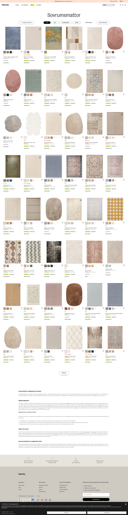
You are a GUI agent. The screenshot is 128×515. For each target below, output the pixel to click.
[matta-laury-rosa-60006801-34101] (72, 180)
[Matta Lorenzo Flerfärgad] (115, 337)
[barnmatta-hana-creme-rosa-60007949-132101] (31, 308)
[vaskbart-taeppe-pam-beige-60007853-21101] (5, 351)
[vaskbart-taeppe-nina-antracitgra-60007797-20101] (89, 52)
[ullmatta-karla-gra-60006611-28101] (31, 95)
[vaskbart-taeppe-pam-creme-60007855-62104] (11, 138)
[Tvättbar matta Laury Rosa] (115, 166)
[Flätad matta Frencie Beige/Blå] (53, 38)
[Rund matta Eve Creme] (74, 81)
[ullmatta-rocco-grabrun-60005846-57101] (107, 138)
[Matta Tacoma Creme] (74, 252)
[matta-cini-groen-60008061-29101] (92, 266)
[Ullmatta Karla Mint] (33, 81)
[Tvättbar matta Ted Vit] (115, 81)
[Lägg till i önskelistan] (21, 51)
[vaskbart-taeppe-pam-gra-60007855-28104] (5, 138)
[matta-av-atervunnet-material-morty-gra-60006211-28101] (92, 308)
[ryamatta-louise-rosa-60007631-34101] (28, 266)
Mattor (17, 5)
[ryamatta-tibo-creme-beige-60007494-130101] (45, 95)
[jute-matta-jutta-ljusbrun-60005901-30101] (8, 223)
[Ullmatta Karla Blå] (53, 166)
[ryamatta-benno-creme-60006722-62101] (66, 351)
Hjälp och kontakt (113, 1)
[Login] (123, 5)
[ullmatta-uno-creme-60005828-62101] (45, 351)
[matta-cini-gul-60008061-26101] (89, 266)
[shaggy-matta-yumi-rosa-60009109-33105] (107, 52)
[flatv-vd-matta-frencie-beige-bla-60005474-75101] (45, 52)
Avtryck (20, 489)
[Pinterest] (38, 500)
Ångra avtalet (62, 491)
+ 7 (13, 180)
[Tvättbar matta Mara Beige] (94, 166)
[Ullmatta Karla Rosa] (53, 295)
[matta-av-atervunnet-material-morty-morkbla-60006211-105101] (107, 308)
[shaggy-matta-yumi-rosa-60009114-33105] (5, 95)
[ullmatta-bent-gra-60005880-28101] (51, 138)
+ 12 (13, 52)
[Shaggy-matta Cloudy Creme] (33, 124)
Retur (20, 487)
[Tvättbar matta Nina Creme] (94, 38)
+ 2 (74, 180)
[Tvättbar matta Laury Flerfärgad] (74, 166)
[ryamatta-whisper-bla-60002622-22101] (51, 266)
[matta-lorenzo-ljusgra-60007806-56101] (113, 351)
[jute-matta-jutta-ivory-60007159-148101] (5, 223)
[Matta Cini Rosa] (94, 252)
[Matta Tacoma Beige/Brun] (74, 38)
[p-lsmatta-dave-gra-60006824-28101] (72, 223)
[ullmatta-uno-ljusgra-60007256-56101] (48, 351)
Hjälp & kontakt (21, 485)
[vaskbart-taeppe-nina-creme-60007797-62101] (86, 52)
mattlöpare (80, 433)
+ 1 (115, 52)
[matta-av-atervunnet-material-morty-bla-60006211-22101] (86, 308)
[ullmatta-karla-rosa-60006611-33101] (28, 95)
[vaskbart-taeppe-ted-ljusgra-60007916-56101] (113, 95)
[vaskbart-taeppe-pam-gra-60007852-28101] (69, 138)
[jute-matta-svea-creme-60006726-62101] (11, 308)
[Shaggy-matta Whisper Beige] (94, 337)
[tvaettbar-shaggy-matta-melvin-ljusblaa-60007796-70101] (5, 52)
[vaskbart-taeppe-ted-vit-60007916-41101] (107, 95)
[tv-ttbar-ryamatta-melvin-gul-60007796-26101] (8, 52)
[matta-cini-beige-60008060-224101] (113, 223)
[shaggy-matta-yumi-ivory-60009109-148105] (110, 52)
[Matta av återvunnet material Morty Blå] (94, 295)
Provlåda (38, 5)
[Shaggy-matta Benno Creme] (74, 337)
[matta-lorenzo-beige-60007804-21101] (110, 351)
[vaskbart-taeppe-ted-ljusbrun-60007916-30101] (110, 95)
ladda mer (64, 372)
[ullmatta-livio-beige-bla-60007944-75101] (25, 223)
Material (40, 489)
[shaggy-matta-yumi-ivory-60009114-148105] (11, 95)
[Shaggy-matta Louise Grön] (33, 252)
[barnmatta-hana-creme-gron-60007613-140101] (25, 308)
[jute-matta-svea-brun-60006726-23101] (8, 308)
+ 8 (54, 265)
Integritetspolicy (62, 487)
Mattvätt (40, 487)
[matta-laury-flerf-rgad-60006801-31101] (66, 180)
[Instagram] (46, 500)
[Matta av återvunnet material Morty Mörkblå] (115, 295)
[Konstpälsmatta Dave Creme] (74, 209)
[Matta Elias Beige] (115, 252)
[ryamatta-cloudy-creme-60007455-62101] (25, 138)
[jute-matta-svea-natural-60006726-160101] (5, 308)
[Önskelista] (120, 5)
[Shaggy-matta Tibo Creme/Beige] (53, 81)
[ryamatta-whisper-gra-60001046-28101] (45, 266)
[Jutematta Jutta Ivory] (12, 209)
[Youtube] (42, 500)
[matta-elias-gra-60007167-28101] (110, 266)
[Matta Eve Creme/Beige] (33, 38)
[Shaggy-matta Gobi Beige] (12, 252)
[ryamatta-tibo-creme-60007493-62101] (51, 95)
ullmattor (68, 403)
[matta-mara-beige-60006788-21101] (92, 95)
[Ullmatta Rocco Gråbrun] (115, 124)
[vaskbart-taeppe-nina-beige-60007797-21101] (92, 52)
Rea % (32, 5)
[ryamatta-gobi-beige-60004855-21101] (5, 266)
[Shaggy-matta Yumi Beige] (53, 209)
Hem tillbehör (24, 5)
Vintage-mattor (87, 432)
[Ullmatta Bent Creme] (53, 124)
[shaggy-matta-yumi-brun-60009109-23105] (113, 52)
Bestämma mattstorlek (43, 485)
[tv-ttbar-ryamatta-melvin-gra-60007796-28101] (11, 52)
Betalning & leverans (63, 485)
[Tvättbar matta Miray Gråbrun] (94, 209)
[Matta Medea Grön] (12, 166)
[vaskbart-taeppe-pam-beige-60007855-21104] (8, 138)
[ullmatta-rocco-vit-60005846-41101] (113, 138)
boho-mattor (93, 432)
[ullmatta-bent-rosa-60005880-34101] (48, 138)
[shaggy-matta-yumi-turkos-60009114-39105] (8, 95)
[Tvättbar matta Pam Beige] (74, 124)
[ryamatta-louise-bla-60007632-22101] (31, 266)
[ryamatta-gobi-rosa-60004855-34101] (8, 266)
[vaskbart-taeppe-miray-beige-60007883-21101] (89, 223)
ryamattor (49, 405)
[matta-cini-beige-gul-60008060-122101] (107, 223)
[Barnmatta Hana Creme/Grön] (33, 295)
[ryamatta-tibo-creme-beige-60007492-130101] (48, 95)
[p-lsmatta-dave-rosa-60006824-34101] (69, 223)
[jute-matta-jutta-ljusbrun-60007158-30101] (11, 223)
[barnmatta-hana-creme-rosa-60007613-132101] (28, 308)
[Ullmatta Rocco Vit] (33, 166)
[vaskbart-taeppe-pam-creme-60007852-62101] (72, 138)
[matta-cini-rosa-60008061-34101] (86, 266)
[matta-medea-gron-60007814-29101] (5, 180)
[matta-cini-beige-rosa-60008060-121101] (110, 223)
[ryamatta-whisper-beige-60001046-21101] (86, 351)
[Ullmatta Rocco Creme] (33, 337)
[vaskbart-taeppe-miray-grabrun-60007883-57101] (86, 223)
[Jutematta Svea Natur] (12, 295)
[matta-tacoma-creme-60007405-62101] (66, 266)
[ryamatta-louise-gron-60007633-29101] (25, 266)
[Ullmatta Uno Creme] (53, 337)
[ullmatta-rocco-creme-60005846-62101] (110, 138)
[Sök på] (113, 5)
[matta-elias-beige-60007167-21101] (107, 266)
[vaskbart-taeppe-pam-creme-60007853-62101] (11, 351)
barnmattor (41, 407)
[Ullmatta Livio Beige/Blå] (33, 209)
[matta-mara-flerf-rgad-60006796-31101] (86, 95)
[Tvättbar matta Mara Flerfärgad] (94, 81)
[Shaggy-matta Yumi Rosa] (115, 38)
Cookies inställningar (63, 489)
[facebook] (50, 500)
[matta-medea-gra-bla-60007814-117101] (8, 180)
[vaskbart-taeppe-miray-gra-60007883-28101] (92, 223)
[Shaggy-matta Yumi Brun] (74, 295)
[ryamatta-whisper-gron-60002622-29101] (48, 266)
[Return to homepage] (5, 5)
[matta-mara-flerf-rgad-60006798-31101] (89, 95)
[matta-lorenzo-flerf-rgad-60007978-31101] (107, 351)
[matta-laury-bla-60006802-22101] (69, 180)
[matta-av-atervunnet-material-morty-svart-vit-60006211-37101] (89, 308)
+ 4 (94, 52)
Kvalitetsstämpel (42, 491)
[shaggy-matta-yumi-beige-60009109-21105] (45, 223)
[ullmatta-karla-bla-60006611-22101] (45, 180)
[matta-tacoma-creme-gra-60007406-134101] (69, 52)
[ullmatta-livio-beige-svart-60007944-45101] (31, 223)
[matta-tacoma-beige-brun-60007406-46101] (66, 52)
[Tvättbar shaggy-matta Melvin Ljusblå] (12, 38)
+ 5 (115, 137)
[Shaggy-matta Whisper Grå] (53, 252)
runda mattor (55, 434)
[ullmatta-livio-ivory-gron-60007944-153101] (28, 223)
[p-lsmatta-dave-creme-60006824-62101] (66, 223)
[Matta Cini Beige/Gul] (115, 209)
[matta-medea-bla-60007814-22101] (11, 180)
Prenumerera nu (96, 499)
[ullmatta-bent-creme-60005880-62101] (45, 138)
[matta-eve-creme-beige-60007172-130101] (25, 52)
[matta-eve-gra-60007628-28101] (28, 52)
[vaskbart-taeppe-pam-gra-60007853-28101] (8, 351)
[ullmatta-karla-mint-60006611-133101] (25, 95)
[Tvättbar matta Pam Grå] (12, 124)
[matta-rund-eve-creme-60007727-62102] (66, 95)
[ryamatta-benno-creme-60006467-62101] (69, 351)
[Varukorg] (125, 5)
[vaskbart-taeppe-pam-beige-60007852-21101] (66, 138)
